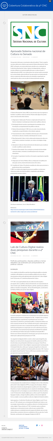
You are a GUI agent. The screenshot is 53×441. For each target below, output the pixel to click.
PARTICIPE (21, 425)
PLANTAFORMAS (23, 426)
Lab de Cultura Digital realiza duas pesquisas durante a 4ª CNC (27, 250)
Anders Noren (45, 437)
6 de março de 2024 (16, 57)
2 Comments (34, 57)
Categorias (4, 427)
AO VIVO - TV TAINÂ (24, 428)
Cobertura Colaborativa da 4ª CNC (28, 5)
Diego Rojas (26, 57)
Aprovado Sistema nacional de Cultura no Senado (28, 53)
